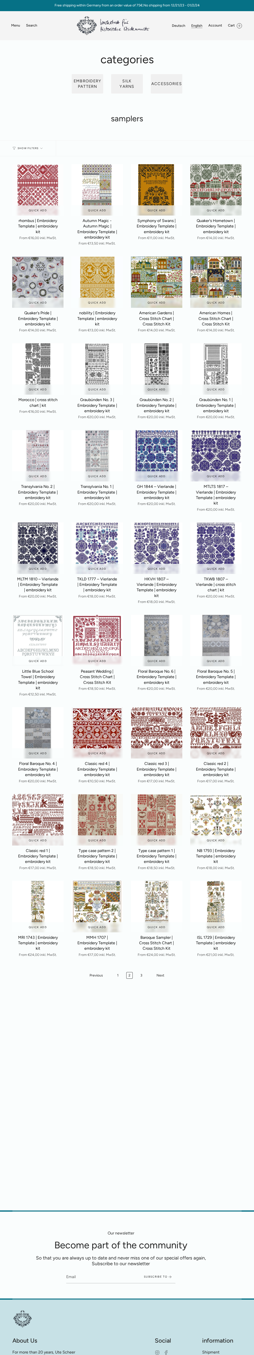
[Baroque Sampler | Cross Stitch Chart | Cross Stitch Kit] (156, 906)
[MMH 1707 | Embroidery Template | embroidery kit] (97, 906)
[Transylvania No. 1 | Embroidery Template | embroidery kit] (97, 455)
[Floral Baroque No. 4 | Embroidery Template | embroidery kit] (38, 732)
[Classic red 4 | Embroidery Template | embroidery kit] (97, 732)
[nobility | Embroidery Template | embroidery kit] (97, 282)
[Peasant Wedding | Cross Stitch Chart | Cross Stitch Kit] (97, 640)
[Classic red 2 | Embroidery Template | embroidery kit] (216, 732)
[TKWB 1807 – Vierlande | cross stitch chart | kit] (216, 548)
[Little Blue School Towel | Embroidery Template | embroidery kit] (38, 640)
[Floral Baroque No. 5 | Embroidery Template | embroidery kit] (216, 640)
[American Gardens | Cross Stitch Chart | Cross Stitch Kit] (156, 282)
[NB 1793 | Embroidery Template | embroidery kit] (216, 819)
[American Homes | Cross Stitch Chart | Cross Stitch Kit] (216, 282)
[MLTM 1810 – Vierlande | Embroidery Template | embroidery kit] (38, 548)
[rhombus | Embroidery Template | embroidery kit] (38, 190)
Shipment (211, 1352)
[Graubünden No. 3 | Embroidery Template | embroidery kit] (97, 369)
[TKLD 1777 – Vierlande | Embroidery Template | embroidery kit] (97, 548)
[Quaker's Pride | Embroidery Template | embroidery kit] (38, 282)
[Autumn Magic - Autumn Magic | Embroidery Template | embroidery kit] (97, 190)
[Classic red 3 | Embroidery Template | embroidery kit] (156, 732)
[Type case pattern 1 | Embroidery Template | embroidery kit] (156, 819)
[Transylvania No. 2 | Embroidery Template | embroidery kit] (38, 455)
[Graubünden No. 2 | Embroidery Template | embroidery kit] (156, 369)
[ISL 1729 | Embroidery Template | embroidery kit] (216, 906)
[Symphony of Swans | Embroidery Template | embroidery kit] (156, 190)
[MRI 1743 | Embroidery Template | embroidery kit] (38, 906)
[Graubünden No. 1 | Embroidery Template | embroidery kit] (216, 369)
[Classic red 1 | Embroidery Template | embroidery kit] (38, 819)
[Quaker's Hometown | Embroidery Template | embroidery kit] (216, 190)
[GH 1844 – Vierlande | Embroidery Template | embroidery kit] (156, 455)
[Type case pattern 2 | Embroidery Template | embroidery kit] (97, 819)
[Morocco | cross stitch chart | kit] (38, 369)
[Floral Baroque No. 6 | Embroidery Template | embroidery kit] (156, 640)
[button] (31, 25)
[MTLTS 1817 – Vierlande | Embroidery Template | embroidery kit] (216, 455)
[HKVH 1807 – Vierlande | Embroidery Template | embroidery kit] (156, 548)
